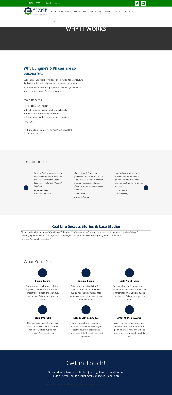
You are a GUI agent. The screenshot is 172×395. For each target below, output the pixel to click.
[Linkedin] (143, 3)
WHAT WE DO (65, 11)
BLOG (118, 11)
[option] (45, 184)
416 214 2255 (34, 3)
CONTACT (55, 21)
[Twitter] (137, 3)
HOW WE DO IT (80, 11)
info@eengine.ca (53, 3)
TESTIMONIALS (130, 11)
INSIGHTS (108, 11)
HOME (53, 11)
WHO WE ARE (95, 11)
